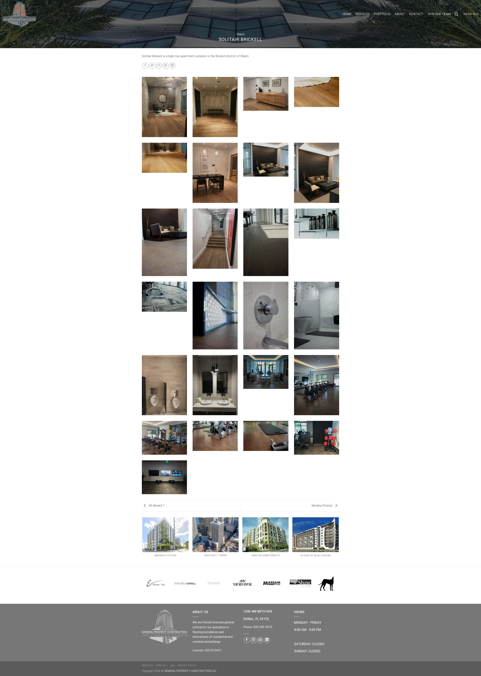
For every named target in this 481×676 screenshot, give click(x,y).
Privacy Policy (186, 665)
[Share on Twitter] (152, 66)
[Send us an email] (260, 640)
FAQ (172, 665)
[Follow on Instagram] (253, 640)
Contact (416, 14)
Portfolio (382, 14)
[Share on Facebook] (145, 66)
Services (362, 14)
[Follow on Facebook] (247, 640)
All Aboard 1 (156, 505)
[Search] (456, 14)
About (400, 14)
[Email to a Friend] (159, 66)
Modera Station (322, 505)
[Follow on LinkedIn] (267, 640)
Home (347, 14)
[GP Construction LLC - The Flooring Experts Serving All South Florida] (68, 14)
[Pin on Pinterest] (166, 66)
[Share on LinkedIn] (172, 66)
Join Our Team (438, 14)
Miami (241, 34)
